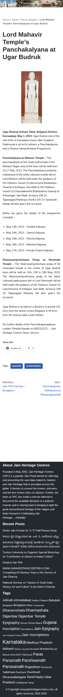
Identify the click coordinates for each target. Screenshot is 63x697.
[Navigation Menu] (56, 4)
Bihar (29, 605)
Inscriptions (27, 629)
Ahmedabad (22, 600)
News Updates (29, 19)
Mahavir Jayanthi (22, 649)
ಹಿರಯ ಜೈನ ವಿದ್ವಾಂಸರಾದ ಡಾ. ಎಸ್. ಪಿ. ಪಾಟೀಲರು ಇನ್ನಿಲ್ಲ (31, 536)
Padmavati (27, 654)
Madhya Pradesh (39, 642)
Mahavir (16, 366)
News (15, 19)
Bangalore (8, 605)
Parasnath (12, 660)
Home (6, 19)
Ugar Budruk (33, 366)
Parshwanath (34, 660)
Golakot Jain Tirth (13, 562)
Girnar (23, 623)
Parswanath (13, 667)
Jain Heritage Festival (12, 635)
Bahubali (54, 600)
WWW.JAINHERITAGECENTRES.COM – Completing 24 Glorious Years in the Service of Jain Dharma (29, 572)
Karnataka (14, 642)
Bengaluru (19, 605)
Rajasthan (32, 667)
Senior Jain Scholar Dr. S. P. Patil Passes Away (30, 530)
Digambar (10, 616)
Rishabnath (46, 667)
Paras (38, 654)
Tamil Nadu (35, 677)
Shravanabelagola (14, 677)
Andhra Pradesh (40, 600)
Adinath (8, 600)
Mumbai (44, 648)
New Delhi (16, 655)
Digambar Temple (32, 616)
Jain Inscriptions (35, 635)
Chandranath (38, 605)
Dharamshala (14, 610)
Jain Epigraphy (46, 628)
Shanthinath (33, 672)
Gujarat (50, 622)
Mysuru (6, 654)
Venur (31, 682)
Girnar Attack (35, 623)
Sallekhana (9, 672)
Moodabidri (34, 649)
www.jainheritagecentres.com (37, 689)
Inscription (11, 629)
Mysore (53, 649)
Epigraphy (11, 623)
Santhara (21, 672)
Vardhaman (21, 682)
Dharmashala (37, 610)
